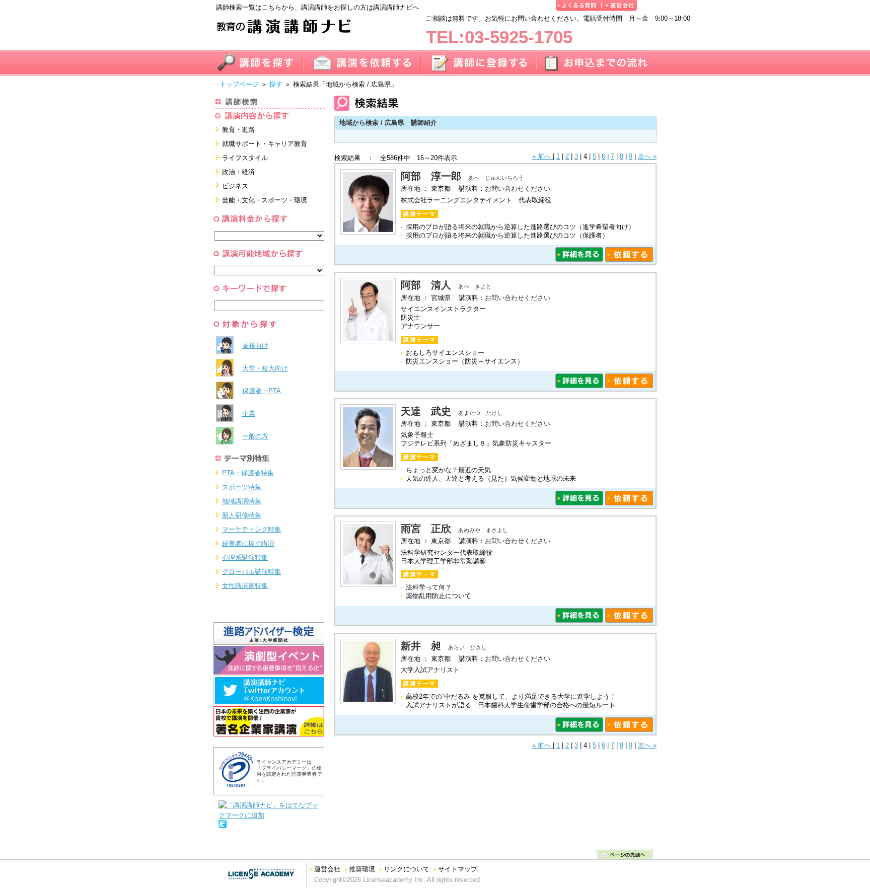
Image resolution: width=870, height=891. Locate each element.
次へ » (647, 156)
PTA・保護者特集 (248, 473)
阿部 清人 (426, 284)
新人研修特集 (241, 515)
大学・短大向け (265, 368)
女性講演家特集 (245, 585)
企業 (248, 413)
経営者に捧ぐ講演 (248, 543)
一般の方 (255, 436)
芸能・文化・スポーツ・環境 (264, 200)
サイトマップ (457, 869)
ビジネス (235, 186)
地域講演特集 (241, 501)
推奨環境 (362, 869)
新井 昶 (421, 645)
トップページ (239, 84)
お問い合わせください (517, 188)
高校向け (255, 345)
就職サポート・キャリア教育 (264, 143)
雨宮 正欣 (426, 528)
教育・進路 (238, 129)
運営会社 (327, 869)
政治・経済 (238, 172)
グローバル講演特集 (251, 571)
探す (275, 84)
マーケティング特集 (251, 529)
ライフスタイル (245, 158)
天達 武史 (426, 411)
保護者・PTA (261, 391)
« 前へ (542, 156)
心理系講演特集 (245, 557)
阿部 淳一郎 (431, 176)
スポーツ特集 (241, 487)
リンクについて (406, 869)
